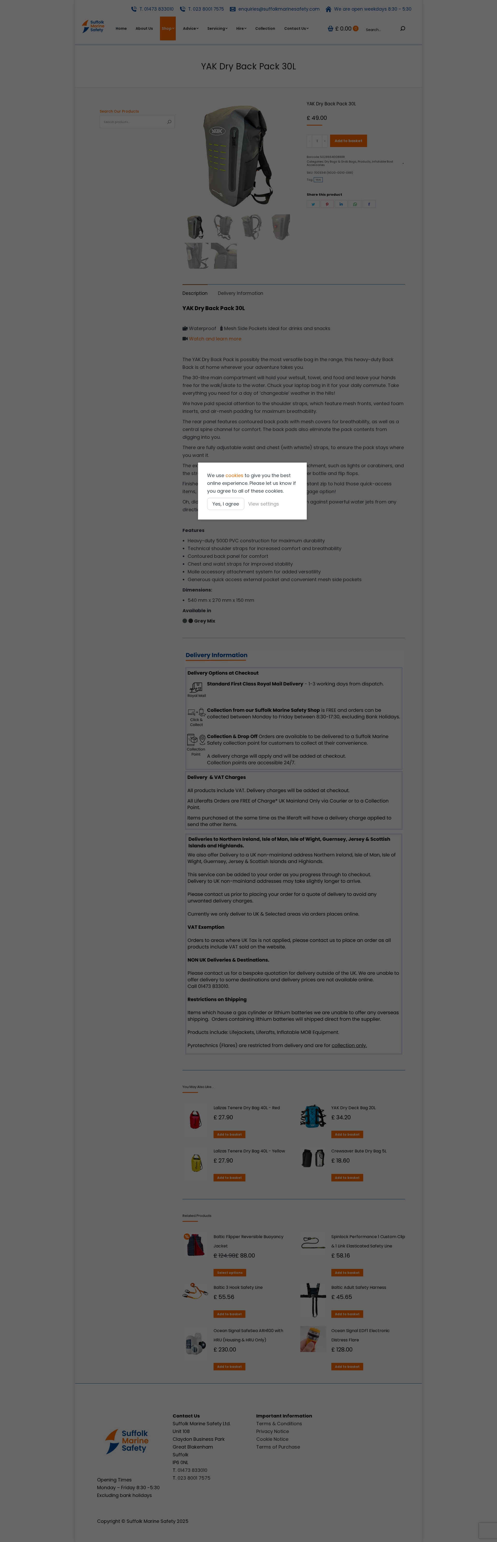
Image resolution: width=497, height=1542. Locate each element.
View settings (263, 504)
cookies (234, 475)
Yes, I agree (226, 504)
